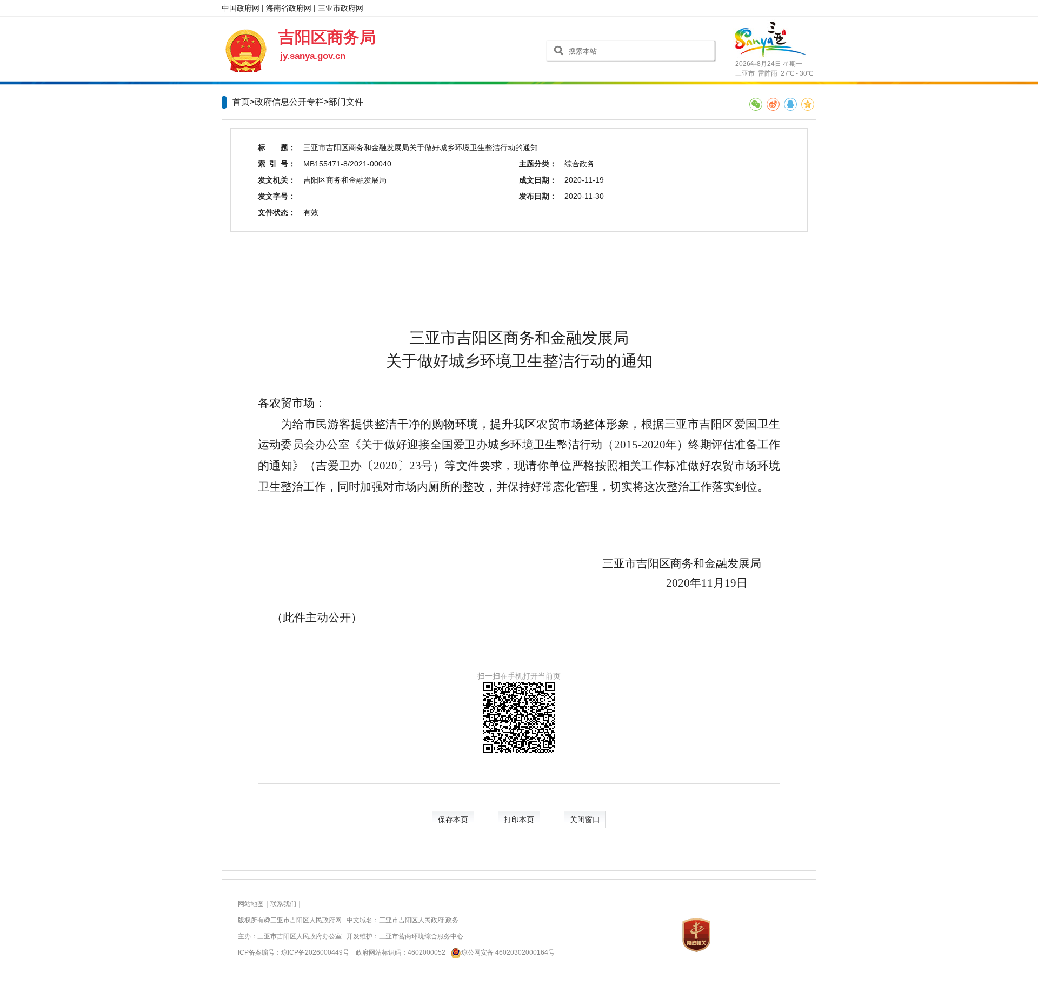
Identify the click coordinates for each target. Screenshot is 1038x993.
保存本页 (453, 819)
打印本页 (519, 819)
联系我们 (283, 904)
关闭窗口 (585, 819)
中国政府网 (241, 8)
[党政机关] (696, 934)
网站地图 (251, 904)
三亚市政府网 (340, 8)
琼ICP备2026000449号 (315, 952)
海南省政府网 (288, 8)
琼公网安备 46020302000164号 (508, 952)
